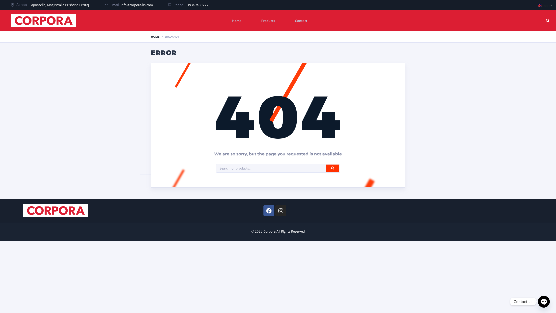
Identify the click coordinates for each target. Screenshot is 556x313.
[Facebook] (268, 210)
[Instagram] (280, 210)
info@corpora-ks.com (137, 5)
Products (268, 20)
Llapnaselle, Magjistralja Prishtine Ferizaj (59, 5)
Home (237, 20)
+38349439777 (196, 5)
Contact (301, 20)
